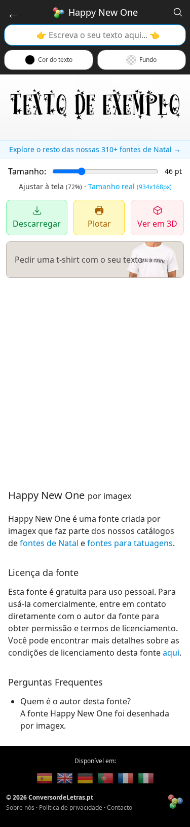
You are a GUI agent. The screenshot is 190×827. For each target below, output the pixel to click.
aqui (171, 652)
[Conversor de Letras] (44, 778)
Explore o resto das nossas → (95, 149)
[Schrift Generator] (85, 778)
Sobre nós (20, 807)
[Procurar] (178, 12)
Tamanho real (130, 186)
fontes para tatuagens (130, 543)
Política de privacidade (70, 807)
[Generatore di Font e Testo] (146, 778)
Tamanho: (27, 171)
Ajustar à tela (50, 186)
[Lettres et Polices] (126, 778)
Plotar (99, 223)
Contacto (119, 807)
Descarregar (37, 223)
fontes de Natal (49, 543)
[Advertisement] (95, 383)
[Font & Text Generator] (65, 778)
